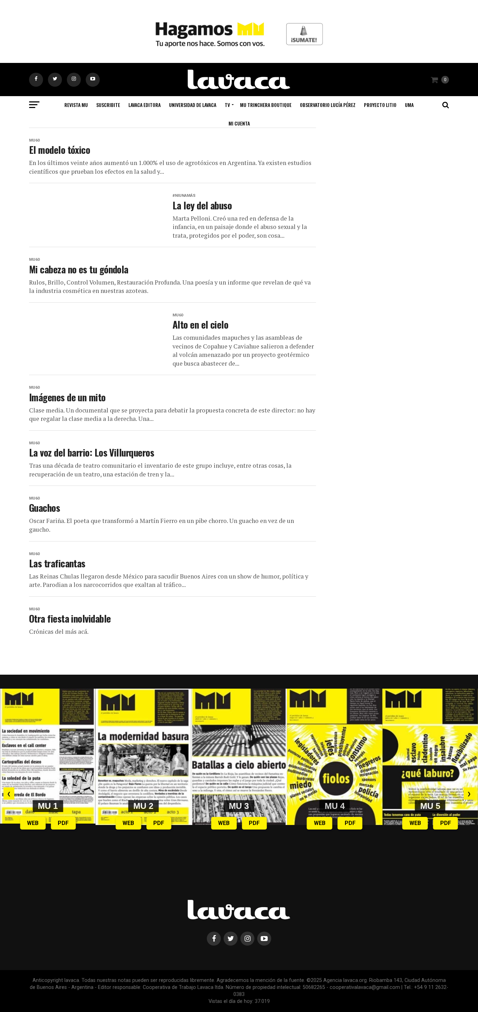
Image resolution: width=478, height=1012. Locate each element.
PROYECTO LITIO (380, 104)
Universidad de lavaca (192, 104)
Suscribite (108, 104)
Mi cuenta (239, 123)
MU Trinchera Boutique (265, 104)
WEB (32, 823)
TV (227, 104)
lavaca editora (144, 104)
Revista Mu (76, 104)
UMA (409, 104)
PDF (63, 823)
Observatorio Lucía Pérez (328, 104)
